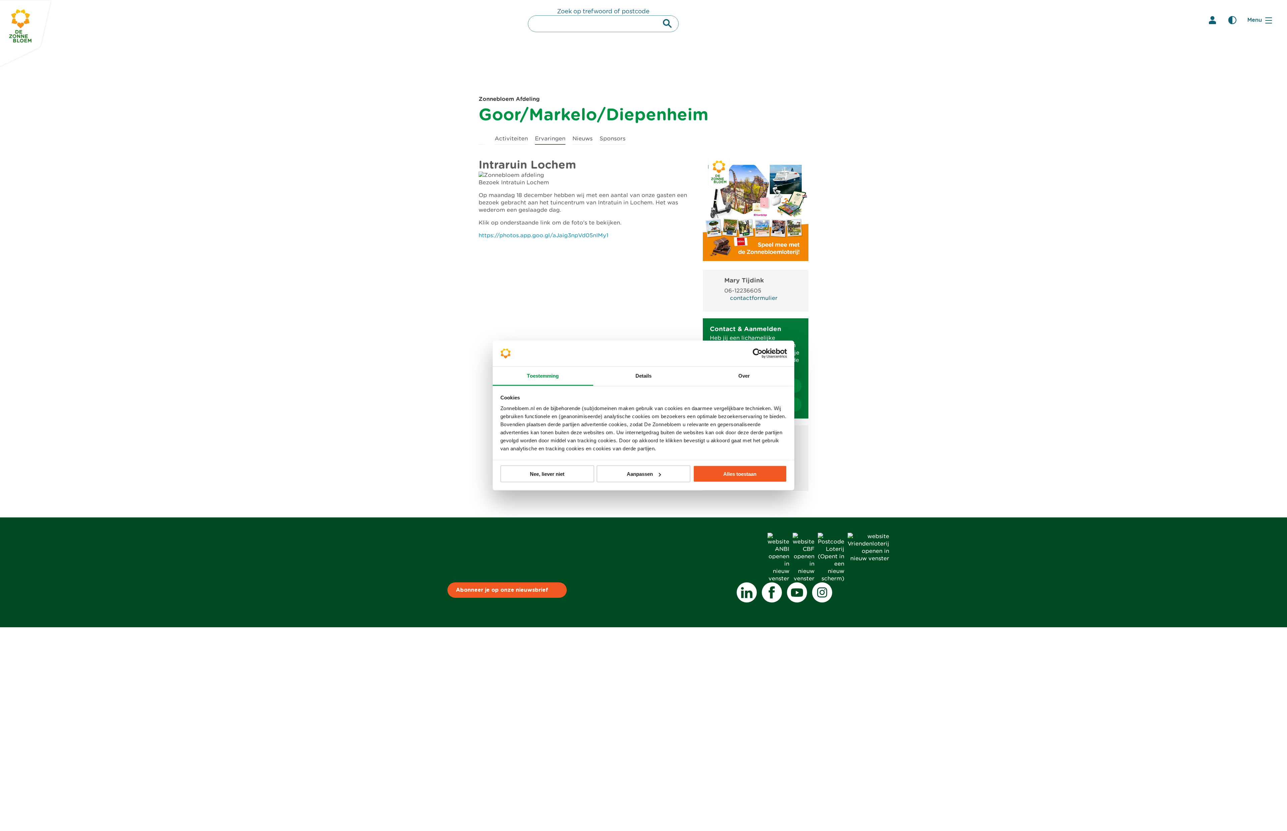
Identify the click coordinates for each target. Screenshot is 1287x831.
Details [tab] (643, 375)
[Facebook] (772, 592)
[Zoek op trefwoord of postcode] (667, 23)
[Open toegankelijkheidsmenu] (1232, 20)
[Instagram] (822, 592)
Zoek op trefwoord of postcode (603, 12)
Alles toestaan (739, 474)
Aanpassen (640, 474)
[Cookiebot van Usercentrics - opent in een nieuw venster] (757, 353)
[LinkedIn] (747, 592)
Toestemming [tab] (543, 375)
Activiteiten (511, 138)
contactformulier (754, 298)
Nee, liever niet (547, 474)
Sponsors (612, 138)
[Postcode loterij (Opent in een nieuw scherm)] (831, 578)
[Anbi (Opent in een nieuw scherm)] (778, 578)
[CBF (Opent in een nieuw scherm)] (803, 578)
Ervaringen (550, 138)
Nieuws (582, 138)
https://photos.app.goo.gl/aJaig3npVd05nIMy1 (543, 235)
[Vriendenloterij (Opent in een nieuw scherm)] (868, 558)
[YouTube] (797, 592)
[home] (482, 137)
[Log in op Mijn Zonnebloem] (1212, 20)
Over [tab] (744, 375)
